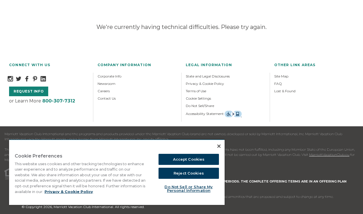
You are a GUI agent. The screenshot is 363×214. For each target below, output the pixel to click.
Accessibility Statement (205, 114)
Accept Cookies (189, 159)
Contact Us (107, 98)
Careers (104, 91)
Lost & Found (285, 91)
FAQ (278, 83)
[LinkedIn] (43, 78)
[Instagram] (10, 78)
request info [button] (29, 91)
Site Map (281, 76)
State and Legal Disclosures (208, 76)
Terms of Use (196, 91)
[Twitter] (18, 78)
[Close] (219, 146)
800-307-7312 (58, 101)
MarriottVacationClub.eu (329, 154)
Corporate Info (109, 76)
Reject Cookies (189, 173)
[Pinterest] (35, 78)
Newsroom (106, 83)
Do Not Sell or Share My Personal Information (188, 188)
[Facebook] (26, 78)
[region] (117, 172)
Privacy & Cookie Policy (205, 83)
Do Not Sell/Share (200, 106)
